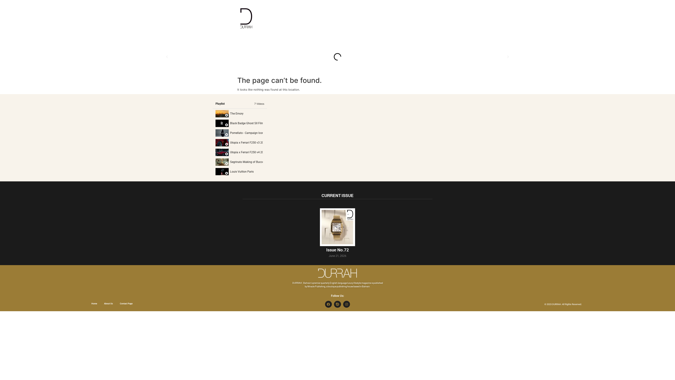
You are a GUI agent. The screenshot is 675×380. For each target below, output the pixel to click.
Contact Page (126, 303)
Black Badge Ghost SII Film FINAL (246, 123)
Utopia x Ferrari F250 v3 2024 (246, 142)
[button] (167, 57)
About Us (108, 303)
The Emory (236, 113)
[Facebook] (328, 304)
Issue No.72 (337, 250)
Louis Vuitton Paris (242, 171)
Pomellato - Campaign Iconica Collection (246, 133)
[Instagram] (346, 304)
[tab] (240, 113)
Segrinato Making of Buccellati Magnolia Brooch (246, 162)
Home (94, 303)
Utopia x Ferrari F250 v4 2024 (246, 152)
